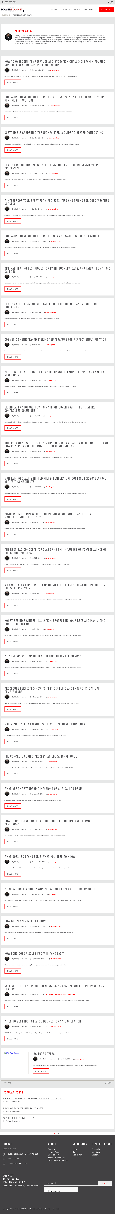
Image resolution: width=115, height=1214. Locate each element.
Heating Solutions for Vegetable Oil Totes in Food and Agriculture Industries (51, 305)
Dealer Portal (78, 1155)
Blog (91, 9)
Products (55, 9)
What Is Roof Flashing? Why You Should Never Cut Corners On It (49, 889)
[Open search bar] (109, 2)
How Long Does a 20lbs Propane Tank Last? (34, 953)
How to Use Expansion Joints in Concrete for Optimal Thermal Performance (48, 822)
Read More (12, 82)
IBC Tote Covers (44, 1053)
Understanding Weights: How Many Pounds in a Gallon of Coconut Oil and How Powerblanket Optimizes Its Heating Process (56, 444)
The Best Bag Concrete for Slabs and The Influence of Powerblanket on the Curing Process (55, 551)
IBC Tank (50, 1026)
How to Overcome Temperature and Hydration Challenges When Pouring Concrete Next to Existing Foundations (55, 63)
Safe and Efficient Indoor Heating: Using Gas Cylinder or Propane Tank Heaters (54, 987)
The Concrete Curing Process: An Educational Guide (40, 756)
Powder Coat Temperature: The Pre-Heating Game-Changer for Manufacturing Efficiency (47, 515)
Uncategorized (55, 70)
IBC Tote (57, 1026)
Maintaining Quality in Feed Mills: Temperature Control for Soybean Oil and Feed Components (55, 480)
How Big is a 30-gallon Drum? (25, 921)
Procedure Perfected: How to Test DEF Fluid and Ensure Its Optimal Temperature (52, 690)
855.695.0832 (10, 2)
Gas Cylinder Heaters (52, 994)
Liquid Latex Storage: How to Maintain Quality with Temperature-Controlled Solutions (50, 409)
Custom (76, 9)
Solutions (66, 9)
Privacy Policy (54, 1152)
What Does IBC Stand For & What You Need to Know (39, 856)
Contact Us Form (9, 1149)
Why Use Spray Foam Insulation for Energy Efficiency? (42, 656)
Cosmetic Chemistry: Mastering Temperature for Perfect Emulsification (55, 339)
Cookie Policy (53, 1155)
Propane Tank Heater (67, 994)
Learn (84, 9)
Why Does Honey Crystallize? (18, 1118)
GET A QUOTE (106, 9)
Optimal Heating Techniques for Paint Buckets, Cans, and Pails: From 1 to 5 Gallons (57, 270)
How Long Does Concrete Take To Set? (23, 1108)
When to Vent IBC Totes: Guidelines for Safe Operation (42, 1021)
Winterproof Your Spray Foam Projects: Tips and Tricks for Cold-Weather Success (56, 202)
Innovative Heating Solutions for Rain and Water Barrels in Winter (52, 236)
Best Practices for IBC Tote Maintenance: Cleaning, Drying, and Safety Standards (54, 373)
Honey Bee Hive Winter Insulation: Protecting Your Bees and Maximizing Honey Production (54, 622)
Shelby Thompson (20, 70)
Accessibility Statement (58, 1160)
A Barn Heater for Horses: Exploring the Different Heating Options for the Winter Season (54, 586)
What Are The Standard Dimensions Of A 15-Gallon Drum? (44, 788)
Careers (51, 1149)
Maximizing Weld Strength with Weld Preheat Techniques (44, 724)
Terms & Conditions (56, 1157)
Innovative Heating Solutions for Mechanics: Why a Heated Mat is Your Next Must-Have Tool (54, 98)
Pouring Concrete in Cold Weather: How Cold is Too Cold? (34, 1098)
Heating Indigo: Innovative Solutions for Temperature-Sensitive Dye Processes (52, 166)
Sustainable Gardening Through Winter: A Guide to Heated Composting (53, 132)
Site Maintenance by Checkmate (49, 1209)
